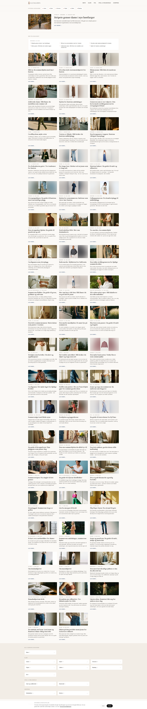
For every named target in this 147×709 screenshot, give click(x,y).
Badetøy (80, 8)
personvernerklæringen (65, 706)
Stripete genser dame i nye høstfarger (74, 17)
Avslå (103, 705)
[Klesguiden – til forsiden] (34, 3)
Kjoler (51, 8)
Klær (89, 2)
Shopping (116, 2)
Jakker (72, 8)
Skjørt (65, 8)
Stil (95, 2)
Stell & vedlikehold (105, 2)
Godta (109, 705)
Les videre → (58, 25)
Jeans (45, 8)
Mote (84, 2)
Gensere (58, 8)
